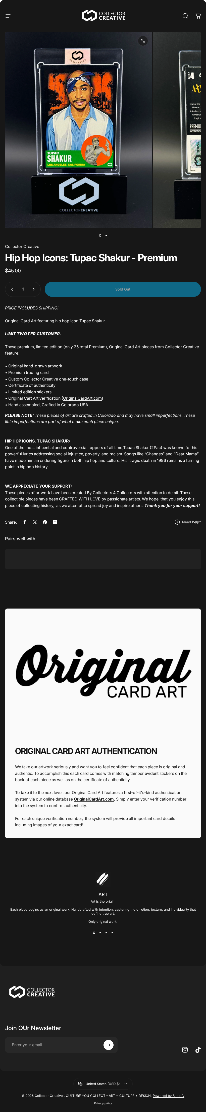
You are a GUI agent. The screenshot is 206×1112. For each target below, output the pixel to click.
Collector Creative (22, 246)
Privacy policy (103, 1103)
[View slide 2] (100, 933)
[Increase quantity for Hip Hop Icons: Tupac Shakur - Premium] (34, 289)
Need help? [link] (191, 522)
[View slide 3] (106, 933)
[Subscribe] (109, 1045)
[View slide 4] (112, 933)
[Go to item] (100, 235)
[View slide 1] (94, 933)
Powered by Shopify (168, 1096)
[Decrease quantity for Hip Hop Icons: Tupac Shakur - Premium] (11, 289)
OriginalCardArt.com (82, 398)
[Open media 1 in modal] (143, 41)
